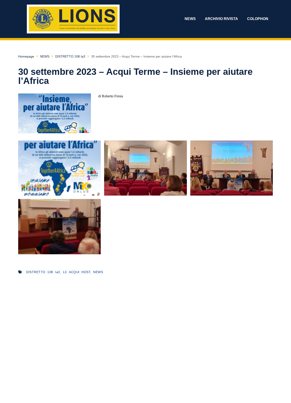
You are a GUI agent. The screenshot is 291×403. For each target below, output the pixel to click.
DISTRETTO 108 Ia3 (70, 56)
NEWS (190, 19)
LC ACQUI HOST (76, 272)
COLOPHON (257, 19)
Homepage (26, 56)
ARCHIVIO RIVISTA (221, 19)
